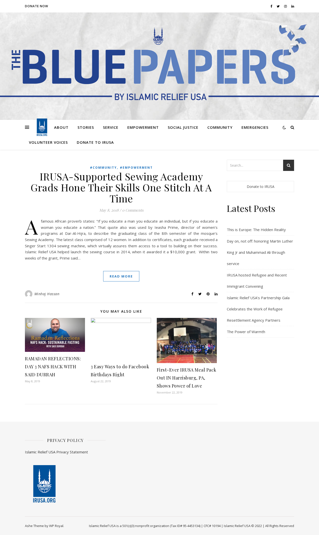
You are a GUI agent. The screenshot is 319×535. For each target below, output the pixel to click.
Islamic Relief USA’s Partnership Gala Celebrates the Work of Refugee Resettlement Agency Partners (258, 309)
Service (110, 127)
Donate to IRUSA (95, 142)
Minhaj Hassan (47, 293)
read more (121, 276)
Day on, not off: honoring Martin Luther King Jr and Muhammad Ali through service (260, 252)
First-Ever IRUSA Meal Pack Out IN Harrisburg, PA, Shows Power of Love (186, 378)
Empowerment (143, 127)
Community (220, 127)
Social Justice (183, 127)
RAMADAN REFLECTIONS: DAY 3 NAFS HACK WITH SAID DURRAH (53, 367)
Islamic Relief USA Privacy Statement (56, 451)
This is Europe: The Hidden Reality (256, 229)
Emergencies (254, 127)
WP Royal (56, 526)
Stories (86, 127)
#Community (103, 167)
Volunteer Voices (48, 142)
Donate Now (36, 6)
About (61, 127)
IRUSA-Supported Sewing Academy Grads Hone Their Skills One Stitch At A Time (121, 187)
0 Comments (133, 210)
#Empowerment (136, 167)
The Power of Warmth (246, 331)
